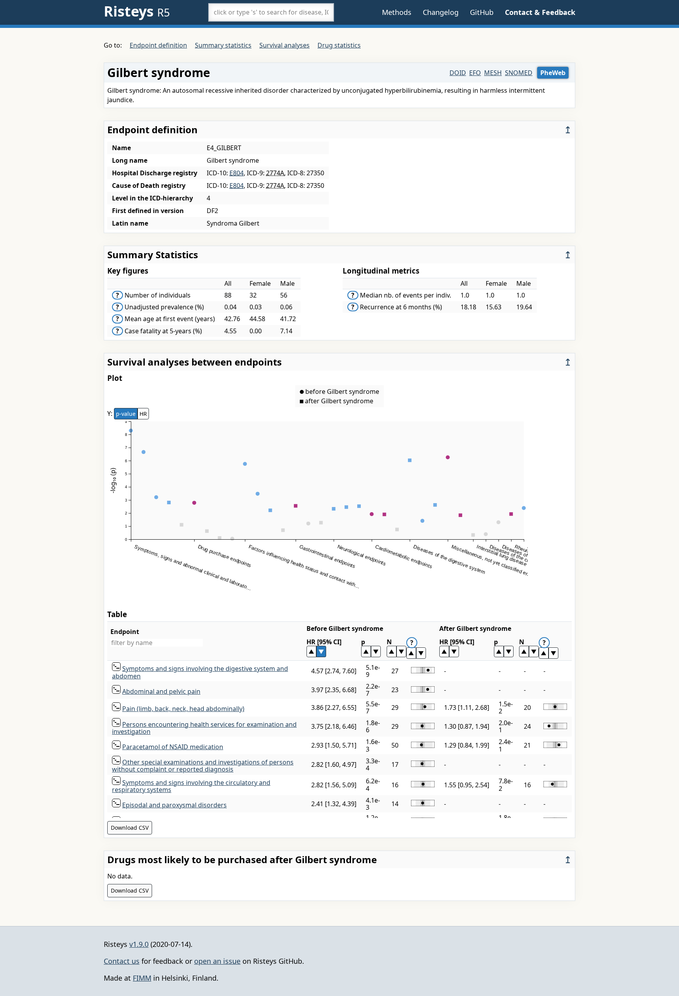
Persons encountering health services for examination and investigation (204, 728)
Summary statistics (223, 45)
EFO (475, 72)
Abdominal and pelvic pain (161, 691)
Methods (396, 12)
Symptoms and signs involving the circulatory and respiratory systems (191, 786)
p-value (126, 413)
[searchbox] (271, 12)
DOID (458, 72)
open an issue (217, 961)
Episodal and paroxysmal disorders (174, 805)
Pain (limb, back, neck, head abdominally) (183, 708)
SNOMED (518, 72)
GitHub (482, 12)
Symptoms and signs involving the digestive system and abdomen (200, 672)
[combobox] (271, 12)
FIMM (142, 978)
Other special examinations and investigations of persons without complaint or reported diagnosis (203, 766)
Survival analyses (284, 45)
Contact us (121, 961)
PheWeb (552, 72)
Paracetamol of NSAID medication (172, 746)
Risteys (137, 11)
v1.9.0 (139, 944)
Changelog (441, 12)
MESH (493, 72)
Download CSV (130, 827)
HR (143, 413)
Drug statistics (339, 45)
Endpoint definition (158, 45)
